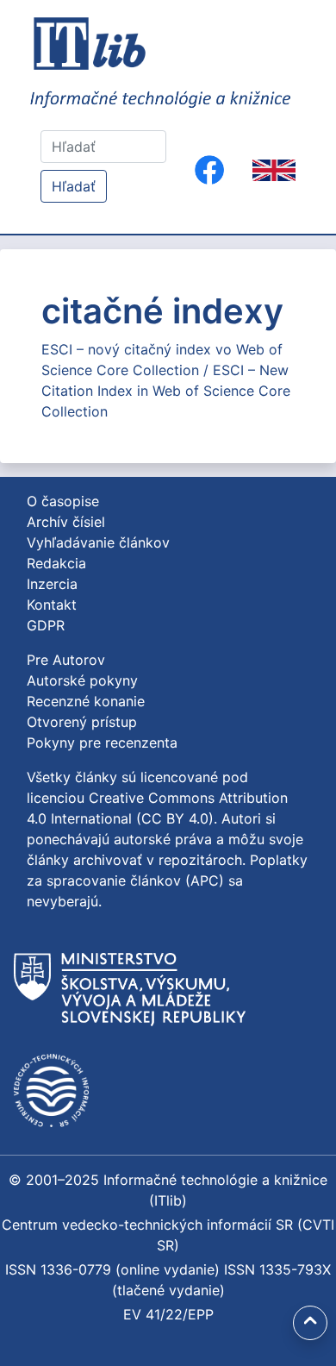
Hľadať (74, 186)
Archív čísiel (66, 521)
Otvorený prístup (82, 721)
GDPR (46, 625)
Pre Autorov (66, 659)
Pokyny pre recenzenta (102, 742)
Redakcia (56, 563)
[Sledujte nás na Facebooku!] (209, 170)
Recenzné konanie (86, 701)
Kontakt (52, 604)
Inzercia (52, 583)
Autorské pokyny (82, 680)
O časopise (63, 501)
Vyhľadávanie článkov (98, 542)
